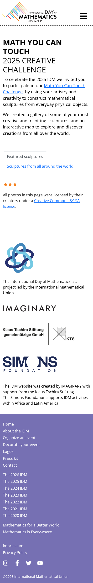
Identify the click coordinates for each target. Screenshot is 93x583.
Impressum (13, 545)
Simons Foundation (28, 397)
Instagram (6, 563)
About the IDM (16, 431)
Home (8, 424)
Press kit (10, 458)
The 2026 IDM (15, 474)
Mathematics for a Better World (31, 525)
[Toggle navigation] (83, 16)
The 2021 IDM (15, 509)
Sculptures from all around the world (40, 166)
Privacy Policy (15, 552)
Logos (8, 451)
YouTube (40, 563)
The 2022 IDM (15, 502)
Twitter (28, 563)
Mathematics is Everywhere (27, 532)
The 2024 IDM (15, 488)
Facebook (17, 563)
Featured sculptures (25, 156)
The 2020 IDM (15, 515)
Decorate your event (21, 444)
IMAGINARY (71, 386)
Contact (10, 465)
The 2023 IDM (15, 495)
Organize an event (19, 437)
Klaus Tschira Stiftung (54, 391)
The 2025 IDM (15, 481)
